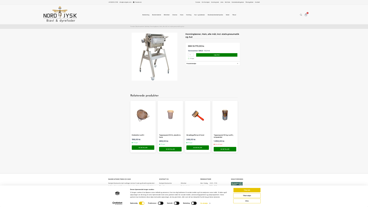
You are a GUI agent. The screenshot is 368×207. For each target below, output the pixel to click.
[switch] (160, 203)
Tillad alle (247, 190)
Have (181, 15)
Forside (132, 26)
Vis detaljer (204, 203)
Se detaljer (143, 147)
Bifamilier (167, 15)
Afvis (247, 201)
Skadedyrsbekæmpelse (215, 15)
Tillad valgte (247, 195)
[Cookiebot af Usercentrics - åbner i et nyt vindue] (117, 203)
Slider (227, 15)
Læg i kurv (217, 55)
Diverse (174, 15)
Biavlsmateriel (156, 15)
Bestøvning (145, 15)
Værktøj (147, 26)
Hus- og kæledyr (199, 15)
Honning (188, 15)
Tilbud (234, 15)
